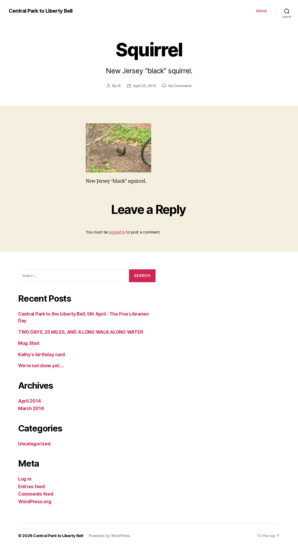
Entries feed (31, 486)
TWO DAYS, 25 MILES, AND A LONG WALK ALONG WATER (80, 332)
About (261, 11)
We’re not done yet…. (41, 365)
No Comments (179, 86)
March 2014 (31, 408)
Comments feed (35, 494)
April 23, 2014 (144, 86)
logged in (117, 232)
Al (119, 86)
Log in (24, 479)
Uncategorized (34, 444)
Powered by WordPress (109, 535)
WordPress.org (34, 501)
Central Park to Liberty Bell (40, 11)
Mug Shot (28, 343)
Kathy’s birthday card (41, 354)
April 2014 (29, 401)
